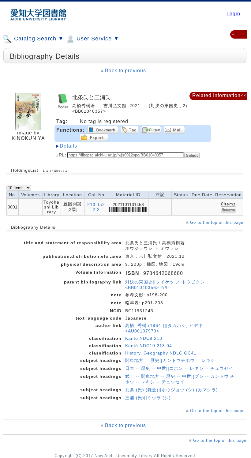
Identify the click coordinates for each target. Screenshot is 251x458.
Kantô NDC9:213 (143, 338)
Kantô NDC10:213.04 (148, 345)
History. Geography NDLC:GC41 (161, 353)
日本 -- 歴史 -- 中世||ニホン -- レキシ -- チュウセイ (179, 368)
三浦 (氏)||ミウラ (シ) (148, 397)
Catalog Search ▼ (38, 39)
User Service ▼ (97, 39)
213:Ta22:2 (96, 207)
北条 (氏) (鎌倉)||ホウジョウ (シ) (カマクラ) (171, 389)
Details (68, 145)
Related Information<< (219, 95)
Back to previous (125, 70)
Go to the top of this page (216, 222)
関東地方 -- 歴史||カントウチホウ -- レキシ (170, 360)
